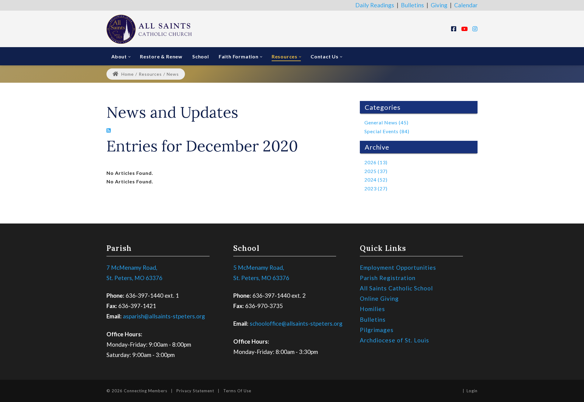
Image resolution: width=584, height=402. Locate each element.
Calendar (466, 5)
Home (127, 74)
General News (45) (386, 122)
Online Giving (379, 298)
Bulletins (412, 5)
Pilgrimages (377, 329)
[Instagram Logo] (475, 28)
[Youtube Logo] (464, 28)
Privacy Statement (195, 390)
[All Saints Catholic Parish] (149, 29)
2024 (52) (376, 179)
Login (472, 390)
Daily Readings (374, 5)
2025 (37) (376, 171)
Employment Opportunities (398, 267)
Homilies (372, 308)
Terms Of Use (237, 390)
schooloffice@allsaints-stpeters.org (296, 323)
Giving (439, 5)
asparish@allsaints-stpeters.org (164, 316)
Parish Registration (387, 277)
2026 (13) (376, 162)
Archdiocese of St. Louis (394, 340)
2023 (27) (376, 188)
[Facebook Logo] (453, 28)
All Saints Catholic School (396, 288)
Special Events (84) (386, 131)
